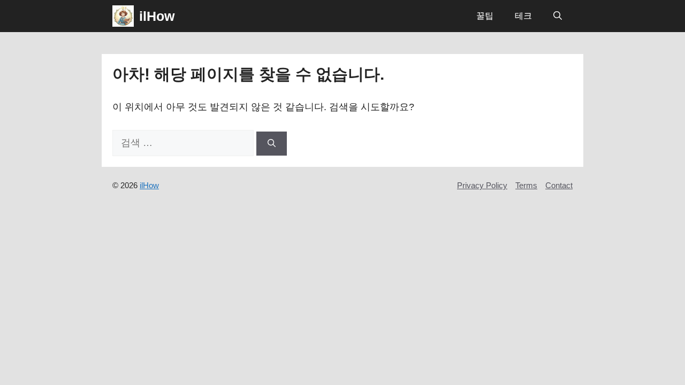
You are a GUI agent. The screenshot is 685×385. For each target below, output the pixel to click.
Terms (526, 185)
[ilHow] (123, 16)
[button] (558, 16)
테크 (523, 15)
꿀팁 (484, 15)
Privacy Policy (482, 185)
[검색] (271, 144)
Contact (559, 185)
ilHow (156, 16)
